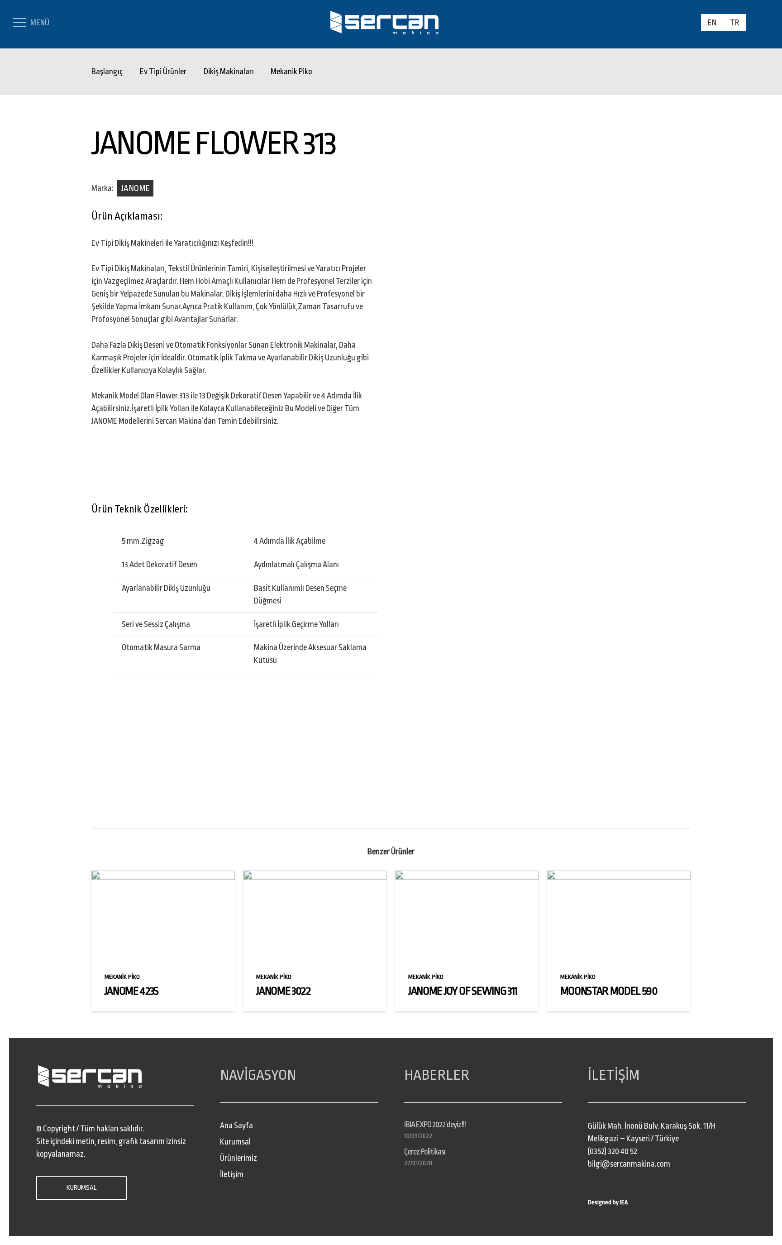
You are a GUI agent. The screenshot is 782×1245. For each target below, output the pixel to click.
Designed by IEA (608, 1202)
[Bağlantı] (384, 22)
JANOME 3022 (283, 991)
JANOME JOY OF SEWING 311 (462, 991)
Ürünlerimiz (238, 1158)
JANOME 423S (131, 991)
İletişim (231, 1174)
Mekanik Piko (291, 71)
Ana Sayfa (236, 1125)
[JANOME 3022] (315, 876)
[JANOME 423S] (163, 876)
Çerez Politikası (425, 1151)
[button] (760, 22)
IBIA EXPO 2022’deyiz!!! (435, 1124)
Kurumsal (235, 1141)
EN (712, 22)
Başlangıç (107, 71)
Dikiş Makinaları (229, 71)
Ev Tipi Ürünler (163, 71)
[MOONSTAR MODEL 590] (619, 876)
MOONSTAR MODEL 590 (609, 991)
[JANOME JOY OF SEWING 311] (467, 876)
